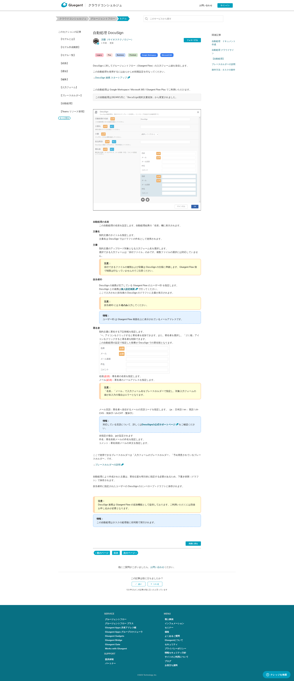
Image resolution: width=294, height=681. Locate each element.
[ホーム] (72, 5)
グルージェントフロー (103, 18)
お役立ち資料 (171, 665)
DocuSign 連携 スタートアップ (111, 77)
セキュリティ (171, 644)
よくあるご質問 (172, 636)
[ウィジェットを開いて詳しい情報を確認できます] (276, 675)
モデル (123, 18)
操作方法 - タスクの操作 (223, 69)
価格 (167, 632)
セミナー (169, 627)
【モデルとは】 (68, 39)
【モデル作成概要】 (70, 47)
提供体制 (109, 659)
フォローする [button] (192, 40)
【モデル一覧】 (68, 55)
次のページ (129, 553)
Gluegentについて (174, 640)
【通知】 (64, 71)
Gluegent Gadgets (114, 636)
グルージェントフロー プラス (119, 623)
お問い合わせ (205, 5)
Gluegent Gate (112, 644)
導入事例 (169, 619)
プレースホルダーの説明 (108, 464)
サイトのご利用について (176, 657)
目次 (116, 553)
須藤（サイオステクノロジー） (117, 39)
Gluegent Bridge (113, 640)
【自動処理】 (67, 103)
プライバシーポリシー (175, 648)
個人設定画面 (128, 289)
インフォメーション (174, 623)
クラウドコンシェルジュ (72, 18)
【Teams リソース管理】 (72, 111)
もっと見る (64, 118)
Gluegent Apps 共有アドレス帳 (120, 627)
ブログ (168, 661)
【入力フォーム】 (69, 87)
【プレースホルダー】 (71, 95)
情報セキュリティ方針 (175, 653)
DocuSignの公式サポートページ (158, 424)
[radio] (138, 584)
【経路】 (64, 63)
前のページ (102, 553)
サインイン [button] (225, 5)
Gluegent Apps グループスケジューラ (124, 632)
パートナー (110, 663)
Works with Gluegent (116, 648)
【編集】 (64, 79)
